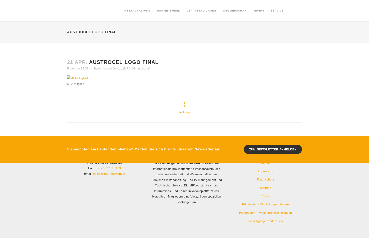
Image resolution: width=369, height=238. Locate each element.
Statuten (265, 187)
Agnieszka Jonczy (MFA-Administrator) (124, 68)
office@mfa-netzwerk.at (109, 173)
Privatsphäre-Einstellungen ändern (265, 204)
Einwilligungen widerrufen (265, 221)
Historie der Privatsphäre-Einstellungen (265, 212)
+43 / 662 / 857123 (108, 168)
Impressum (265, 171)
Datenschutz (265, 179)
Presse (265, 196)
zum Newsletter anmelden (273, 149)
